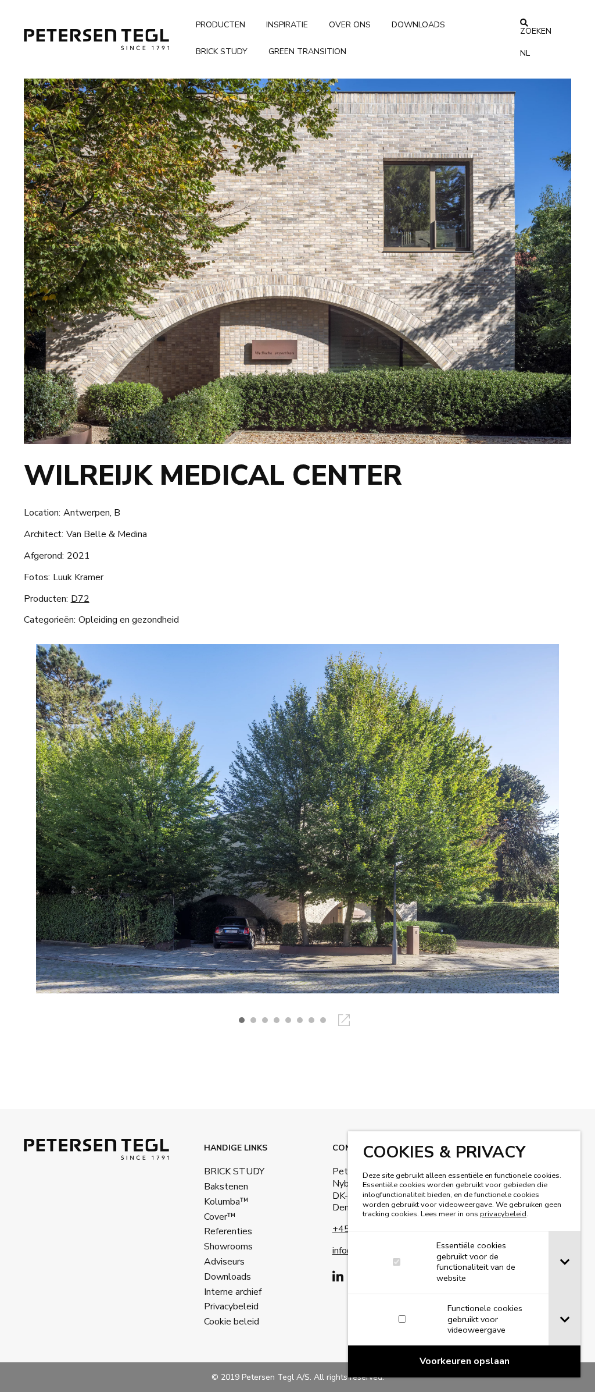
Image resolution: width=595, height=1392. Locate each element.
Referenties (228, 1231)
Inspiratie (287, 24)
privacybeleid (503, 1214)
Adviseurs (224, 1261)
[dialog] (464, 1254)
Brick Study (222, 51)
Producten (220, 24)
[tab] (564, 1262)
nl (525, 53)
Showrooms (228, 1246)
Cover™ (220, 1216)
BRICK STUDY (229, 1171)
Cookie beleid (229, 1321)
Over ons (350, 24)
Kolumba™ (226, 1201)
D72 (80, 598)
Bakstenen (226, 1186)
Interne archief (229, 1292)
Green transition (307, 51)
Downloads (418, 24)
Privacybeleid (229, 1306)
